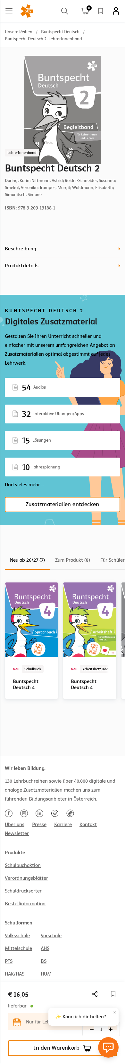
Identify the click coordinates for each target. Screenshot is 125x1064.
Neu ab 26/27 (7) (27, 560)
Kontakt (88, 824)
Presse (39, 824)
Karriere (63, 824)
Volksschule (17, 936)
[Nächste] (95, 994)
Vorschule (51, 936)
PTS (9, 961)
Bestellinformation (25, 904)
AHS (45, 948)
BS (43, 961)
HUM (46, 974)
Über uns (14, 824)
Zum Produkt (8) (72, 560)
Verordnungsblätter (26, 878)
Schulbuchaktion (23, 865)
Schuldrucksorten (24, 891)
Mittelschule (18, 948)
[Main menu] (9, 11)
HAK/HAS (14, 974)
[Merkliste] (100, 11)
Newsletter (17, 833)
